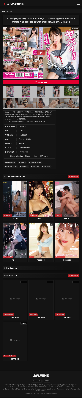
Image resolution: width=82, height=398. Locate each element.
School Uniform (12, 166)
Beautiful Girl (11, 162)
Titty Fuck (47, 166)
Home (3, 11)
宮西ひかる (44, 156)
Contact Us (36, 381)
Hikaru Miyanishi (16, 156)
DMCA (47, 381)
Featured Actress (36, 162)
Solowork (25, 166)
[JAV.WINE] (41, 376)
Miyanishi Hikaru (31, 156)
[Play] (41, 52)
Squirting (36, 166)
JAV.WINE (15, 4)
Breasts (23, 162)
